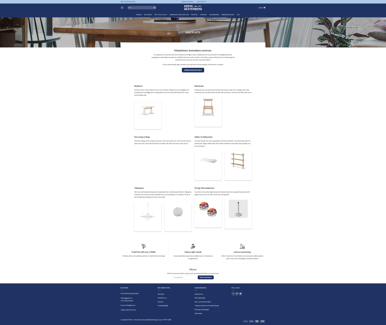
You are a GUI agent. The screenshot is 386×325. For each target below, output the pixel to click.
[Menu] (122, 7)
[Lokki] (147, 211)
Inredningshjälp (228, 14)
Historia (160, 302)
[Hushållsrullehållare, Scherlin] (238, 209)
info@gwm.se (130, 305)
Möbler (139, 14)
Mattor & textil (161, 14)
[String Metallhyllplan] (208, 160)
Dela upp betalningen (202, 309)
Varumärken (214, 14)
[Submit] (154, 7)
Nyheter (194, 14)
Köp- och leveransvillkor (203, 302)
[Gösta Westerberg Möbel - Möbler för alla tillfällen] (193, 8)
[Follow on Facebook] (233, 293)
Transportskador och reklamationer (207, 305)
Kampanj (203, 14)
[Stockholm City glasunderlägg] (208, 209)
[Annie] (147, 109)
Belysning (148, 14)
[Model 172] (177, 211)
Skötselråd (198, 313)
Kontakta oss (162, 298)
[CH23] (208, 107)
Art (238, 14)
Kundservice (199, 294)
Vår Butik (161, 294)
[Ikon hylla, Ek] (238, 160)
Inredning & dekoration (179, 14)
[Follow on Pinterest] (240, 293)
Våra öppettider (200, 298)
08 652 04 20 (131, 310)
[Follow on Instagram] (237, 293)
